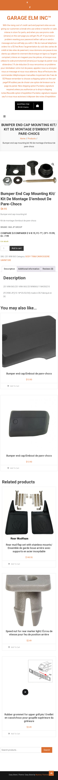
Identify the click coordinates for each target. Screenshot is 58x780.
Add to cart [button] (14, 386)
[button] (52, 164)
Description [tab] (9, 269)
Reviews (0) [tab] (48, 269)
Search (47, 750)
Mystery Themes (42, 775)
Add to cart (17, 248)
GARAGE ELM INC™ (29, 18)
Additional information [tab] (28, 269)
